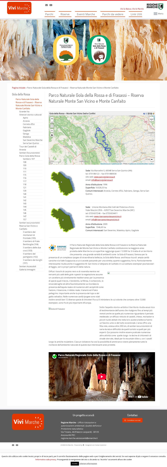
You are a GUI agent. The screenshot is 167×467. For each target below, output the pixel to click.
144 (24, 206)
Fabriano (27, 127)
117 (24, 181)
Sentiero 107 (29, 159)
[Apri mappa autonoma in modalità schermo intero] (147, 113)
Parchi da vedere (112, 14)
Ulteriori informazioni (88, 463)
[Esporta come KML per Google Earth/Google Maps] (144, 113)
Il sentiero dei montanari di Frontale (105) (29, 235)
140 (24, 194)
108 (24, 162)
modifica (151, 163)
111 (24, 171)
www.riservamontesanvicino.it (107, 216)
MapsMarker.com (105, 163)
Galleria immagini (27, 269)
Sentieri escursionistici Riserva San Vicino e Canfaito (29, 225)
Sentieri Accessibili (27, 266)
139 (24, 190)
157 (24, 219)
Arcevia (26, 121)
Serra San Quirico (31, 143)
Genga (26, 133)
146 (24, 213)
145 (24, 210)
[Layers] (151, 119)
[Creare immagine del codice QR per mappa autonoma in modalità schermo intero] (149, 113)
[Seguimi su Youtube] (51, 5)
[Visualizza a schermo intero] (52, 126)
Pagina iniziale (18, 87)
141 (24, 197)
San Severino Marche (32, 140)
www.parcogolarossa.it (104, 176)
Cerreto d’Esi (29, 124)
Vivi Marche (69, 445)
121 (24, 187)
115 (24, 175)
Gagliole (26, 130)
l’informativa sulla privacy (45, 459)
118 (24, 184)
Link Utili (136, 14)
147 (24, 216)
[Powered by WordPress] (83, 444)
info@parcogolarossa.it (102, 180)
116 (24, 178)
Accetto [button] (75, 463)
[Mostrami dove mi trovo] (52, 130)
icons (117, 163)
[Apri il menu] (155, 14)
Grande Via (24, 111)
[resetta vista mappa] (52, 135)
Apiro (25, 117)
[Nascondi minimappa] (152, 159)
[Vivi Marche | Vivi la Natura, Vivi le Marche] (19, 8)
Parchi (49, 14)
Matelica (27, 137)
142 (24, 200)
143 (24, 203)
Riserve (65, 14)
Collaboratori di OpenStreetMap (138, 163)
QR (121, 163)
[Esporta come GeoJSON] (151, 113)
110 (24, 168)
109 (24, 165)
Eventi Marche (86, 14)
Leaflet (114, 163)
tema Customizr (101, 445)
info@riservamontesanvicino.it (105, 219)
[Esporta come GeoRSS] (154, 113)
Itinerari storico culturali (30, 114)
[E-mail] (47, 5)
